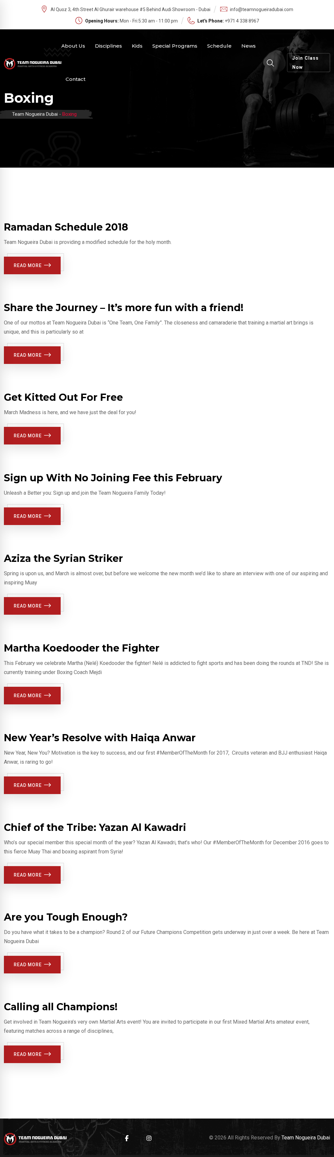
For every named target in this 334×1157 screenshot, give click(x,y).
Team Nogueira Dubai (305, 1137)
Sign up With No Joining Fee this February (113, 478)
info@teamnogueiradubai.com (261, 9)
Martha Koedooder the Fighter (81, 648)
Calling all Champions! (60, 1007)
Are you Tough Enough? (66, 917)
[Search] (270, 63)
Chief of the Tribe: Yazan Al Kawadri (95, 827)
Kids (137, 46)
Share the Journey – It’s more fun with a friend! (123, 308)
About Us (73, 46)
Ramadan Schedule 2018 (66, 227)
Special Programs (174, 46)
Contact (75, 79)
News (248, 46)
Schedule (219, 46)
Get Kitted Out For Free (63, 397)
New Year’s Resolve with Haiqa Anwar (100, 738)
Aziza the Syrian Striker (63, 558)
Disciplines (108, 46)
